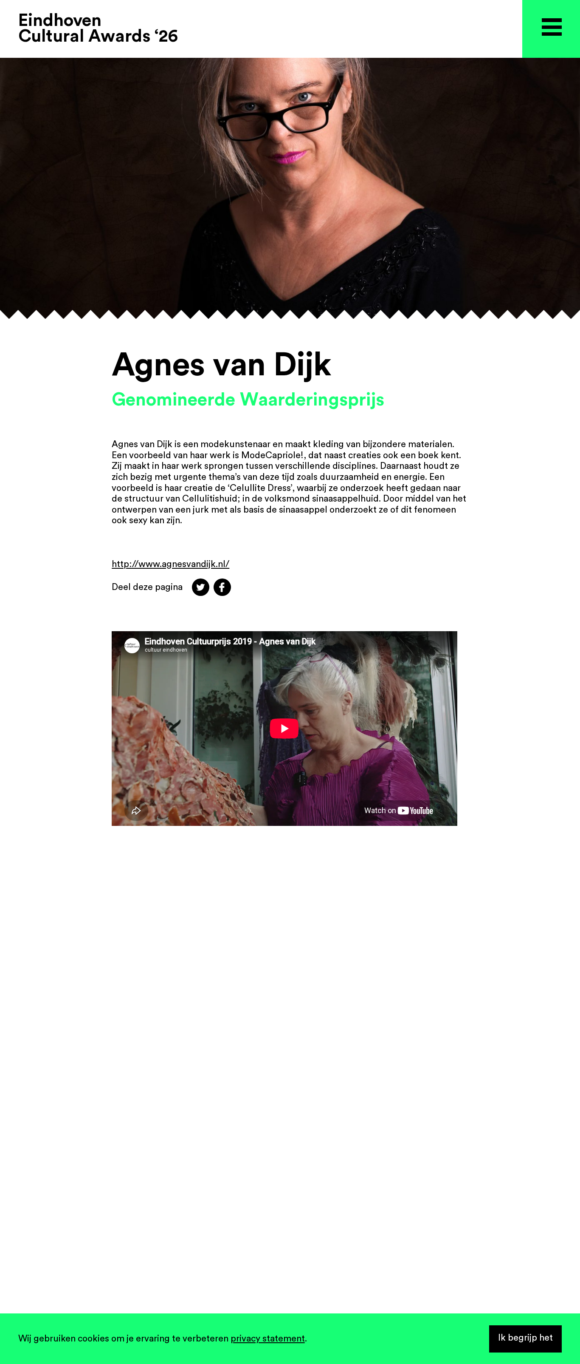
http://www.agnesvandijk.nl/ (170, 564)
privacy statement (268, 1338)
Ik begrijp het (525, 1337)
